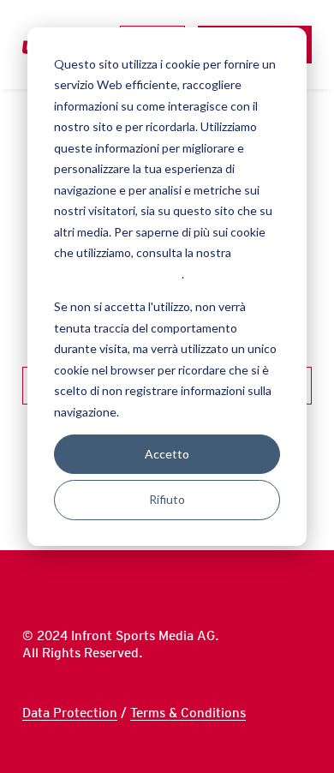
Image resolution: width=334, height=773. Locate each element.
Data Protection (69, 713)
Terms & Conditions (188, 713)
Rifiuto (167, 499)
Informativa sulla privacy (118, 274)
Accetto (167, 453)
